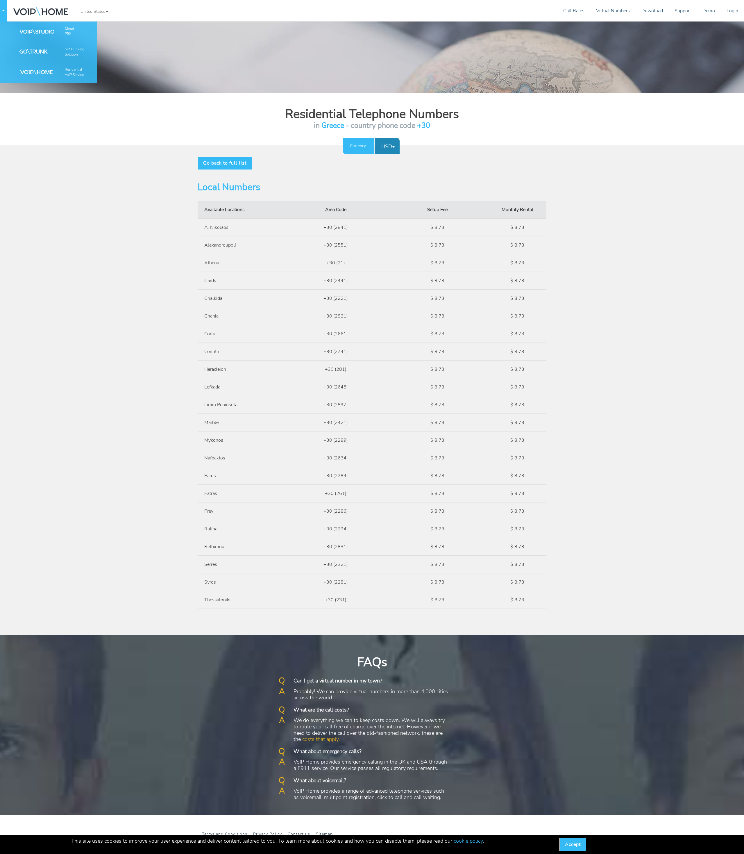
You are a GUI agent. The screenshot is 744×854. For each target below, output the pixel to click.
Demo (708, 11)
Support (683, 11)
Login (732, 11)
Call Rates (573, 11)
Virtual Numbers (613, 11)
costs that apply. (321, 739)
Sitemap (324, 834)
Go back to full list (224, 163)
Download (652, 11)
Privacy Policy (267, 834)
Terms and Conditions (224, 834)
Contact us (299, 834)
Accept (573, 844)
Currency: (358, 146)
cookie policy (468, 840)
